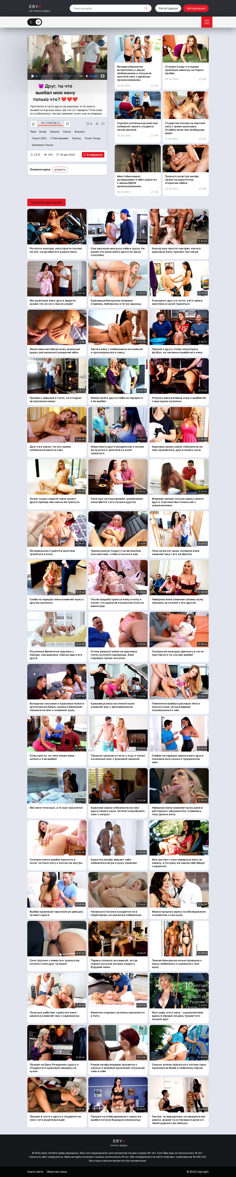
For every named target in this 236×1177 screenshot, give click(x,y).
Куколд (76, 138)
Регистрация (168, 8)
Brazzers (80, 131)
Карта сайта (35, 1171)
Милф (42, 131)
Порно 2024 (39, 138)
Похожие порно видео (46, 202)
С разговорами (59, 138)
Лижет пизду (92, 138)
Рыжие (67, 131)
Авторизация (196, 8)
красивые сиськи (42, 144)
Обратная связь (57, 1171)
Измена (54, 131)
